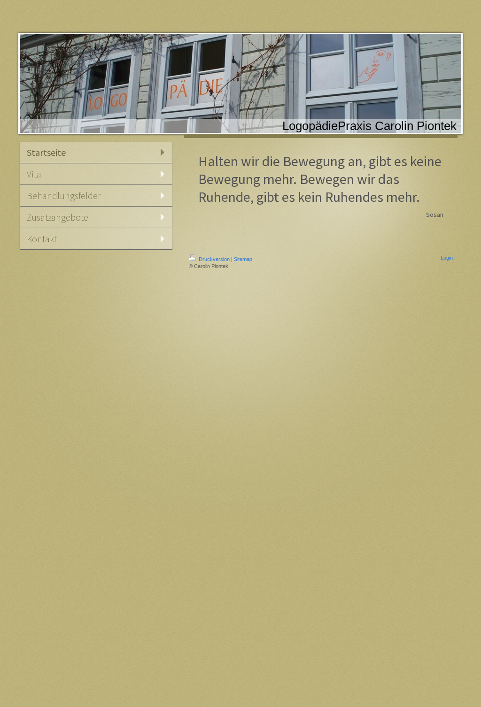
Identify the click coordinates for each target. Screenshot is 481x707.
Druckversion (214, 259)
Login (447, 258)
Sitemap (243, 259)
